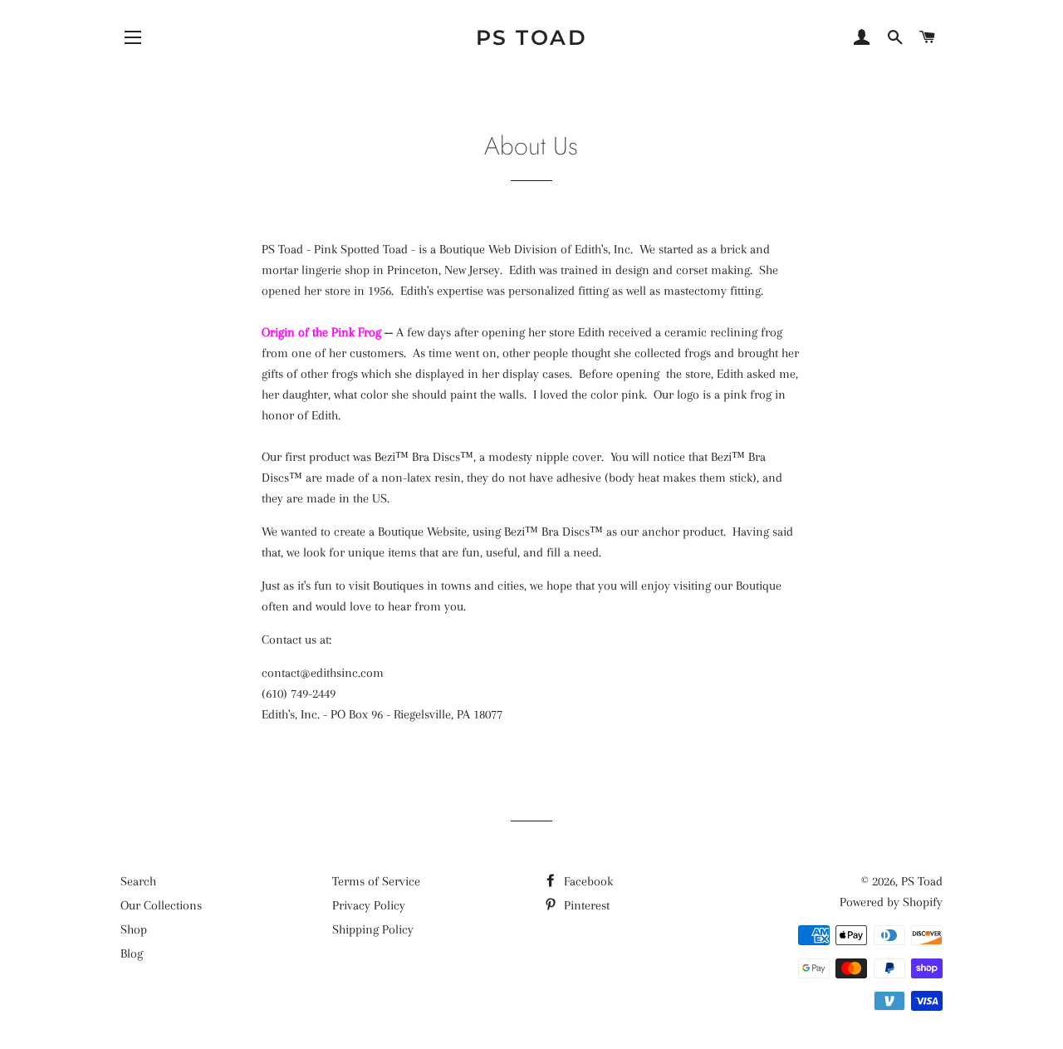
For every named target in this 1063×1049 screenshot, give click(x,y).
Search (138, 881)
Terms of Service (376, 881)
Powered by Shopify (891, 902)
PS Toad (532, 37)
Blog (131, 953)
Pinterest (585, 905)
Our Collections (161, 905)
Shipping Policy (373, 929)
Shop (133, 929)
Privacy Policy (368, 905)
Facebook (587, 881)
